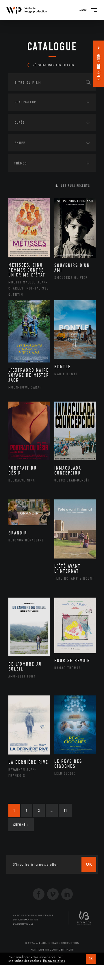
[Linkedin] (67, 894)
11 (65, 810)
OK (91, 958)
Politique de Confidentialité (52, 949)
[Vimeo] (53, 894)
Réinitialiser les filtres (53, 65)
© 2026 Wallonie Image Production (52, 943)
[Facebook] (38, 894)
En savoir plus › (54, 961)
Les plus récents (75, 186)
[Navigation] (94, 10)
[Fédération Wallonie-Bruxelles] (84, 920)
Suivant (20, 825)
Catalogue (52, 46)
